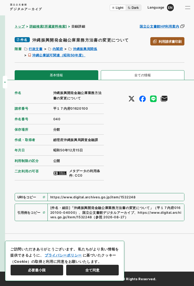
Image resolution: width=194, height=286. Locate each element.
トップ (20, 26)
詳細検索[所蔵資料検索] (48, 26)
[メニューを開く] (187, 7)
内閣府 (58, 49)
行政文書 (36, 49)
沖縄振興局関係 (85, 49)
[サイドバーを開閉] (5, 82)
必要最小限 (37, 270)
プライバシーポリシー (63, 255)
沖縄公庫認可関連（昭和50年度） (58, 55)
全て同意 (92, 270)
